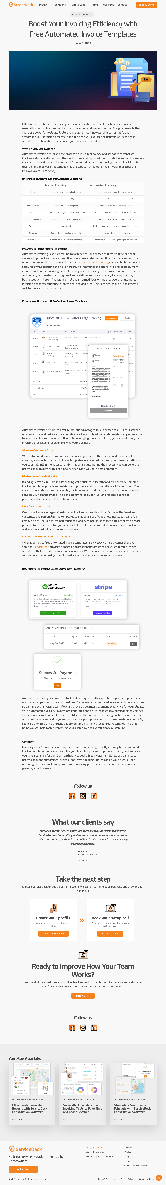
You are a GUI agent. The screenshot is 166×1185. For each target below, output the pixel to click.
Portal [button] (127, 1166)
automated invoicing (96, 262)
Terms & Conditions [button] (106, 1179)
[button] (53, 933)
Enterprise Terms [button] (146, 1179)
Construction (18, 1099)
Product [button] (128, 1147)
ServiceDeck (41, 547)
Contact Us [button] (129, 1161)
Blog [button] (127, 1157)
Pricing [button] (128, 1152)
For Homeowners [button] (139, 1166)
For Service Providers (82, 14)
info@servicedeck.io (96, 1147)
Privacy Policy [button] (127, 1179)
